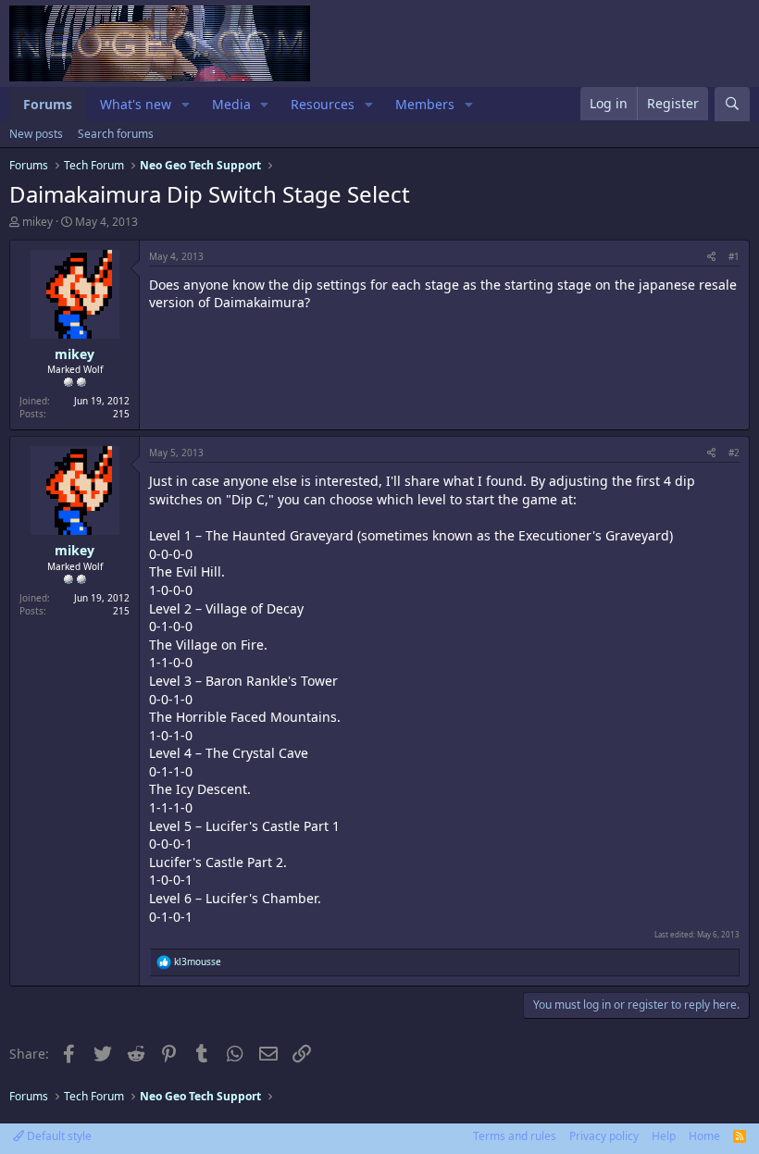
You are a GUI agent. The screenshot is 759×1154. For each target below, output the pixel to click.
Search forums (116, 134)
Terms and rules (514, 1136)
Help (664, 1136)
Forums (47, 104)
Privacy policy (604, 1136)
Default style (58, 1136)
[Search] (732, 104)
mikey (37, 222)
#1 (734, 256)
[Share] (711, 256)
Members (424, 104)
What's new (135, 104)
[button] (185, 104)
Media (231, 104)
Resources (323, 104)
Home (704, 1136)
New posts (36, 134)
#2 (734, 452)
